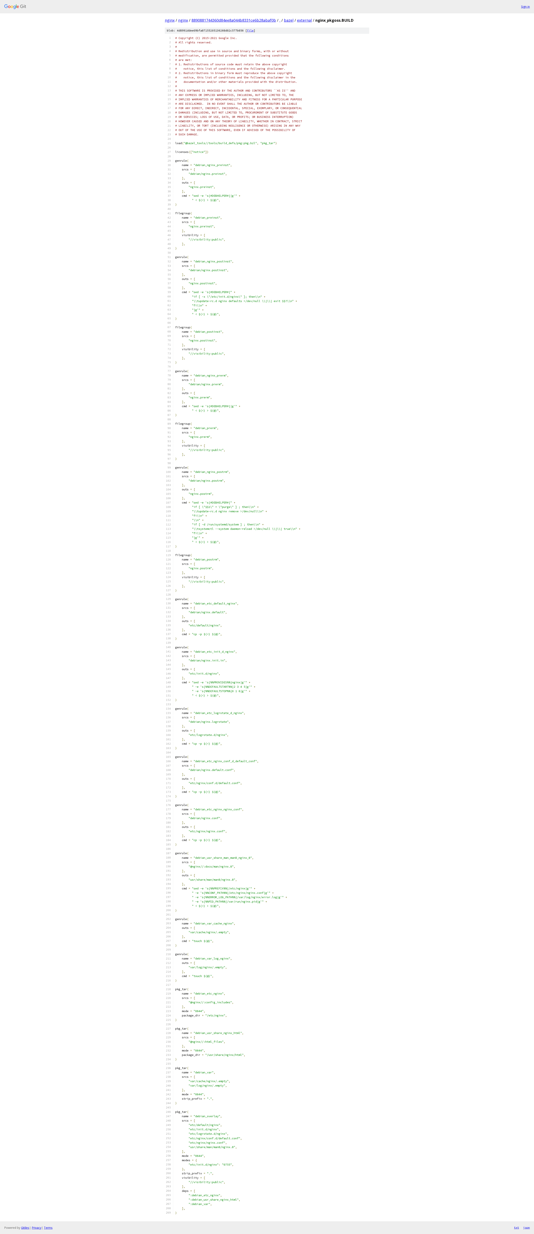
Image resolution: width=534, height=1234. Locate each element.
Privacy (36, 1228)
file (250, 30)
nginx (170, 20)
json (526, 1227)
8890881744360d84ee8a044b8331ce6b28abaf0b (233, 20)
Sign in (525, 7)
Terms (48, 1228)
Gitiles (25, 1228)
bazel (288, 20)
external (304, 20)
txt (516, 1227)
